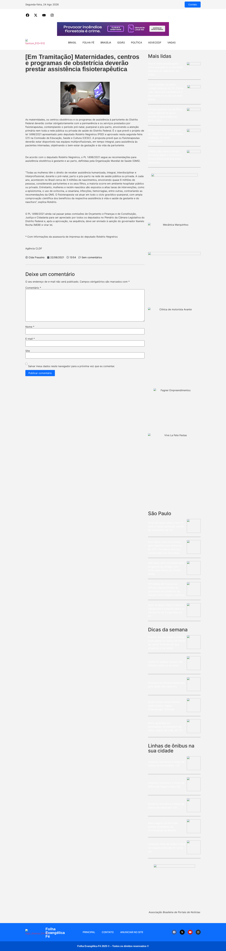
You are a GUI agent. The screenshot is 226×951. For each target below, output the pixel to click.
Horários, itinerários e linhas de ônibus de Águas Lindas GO (166, 784)
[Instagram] (198, 932)
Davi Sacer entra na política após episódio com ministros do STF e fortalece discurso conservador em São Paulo (165, 547)
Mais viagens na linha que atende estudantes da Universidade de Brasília (163, 826)
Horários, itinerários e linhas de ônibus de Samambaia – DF (166, 763)
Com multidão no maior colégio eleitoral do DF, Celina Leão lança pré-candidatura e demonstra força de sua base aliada (165, 92)
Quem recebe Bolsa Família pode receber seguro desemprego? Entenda (164, 705)
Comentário (33, 288)
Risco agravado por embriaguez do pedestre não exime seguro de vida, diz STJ (165, 726)
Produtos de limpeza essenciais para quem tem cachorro (166, 684)
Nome (29, 326)
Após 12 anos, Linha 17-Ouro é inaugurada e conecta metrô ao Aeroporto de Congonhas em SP (166, 610)
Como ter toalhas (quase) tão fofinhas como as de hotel (165, 663)
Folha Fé (88, 42)
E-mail (30, 338)
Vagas (171, 42)
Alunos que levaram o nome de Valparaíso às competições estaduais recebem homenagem (165, 136)
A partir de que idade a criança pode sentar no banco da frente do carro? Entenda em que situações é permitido (166, 642)
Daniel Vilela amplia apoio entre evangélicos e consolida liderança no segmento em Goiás (165, 69)
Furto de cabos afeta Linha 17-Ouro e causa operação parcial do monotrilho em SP (166, 526)
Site (27, 351)
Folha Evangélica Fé (55, 932)
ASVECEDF (154, 42)
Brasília (106, 42)
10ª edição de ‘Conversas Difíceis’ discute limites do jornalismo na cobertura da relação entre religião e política (166, 589)
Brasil (72, 42)
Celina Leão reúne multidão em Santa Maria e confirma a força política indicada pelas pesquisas (165, 157)
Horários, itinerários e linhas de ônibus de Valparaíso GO (166, 805)
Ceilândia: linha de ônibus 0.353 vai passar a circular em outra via (166, 848)
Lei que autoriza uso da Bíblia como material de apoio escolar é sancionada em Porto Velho (165, 115)
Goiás (121, 42)
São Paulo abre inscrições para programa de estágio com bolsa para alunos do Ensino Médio (166, 568)
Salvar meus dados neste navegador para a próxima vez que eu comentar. (71, 366)
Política (136, 42)
